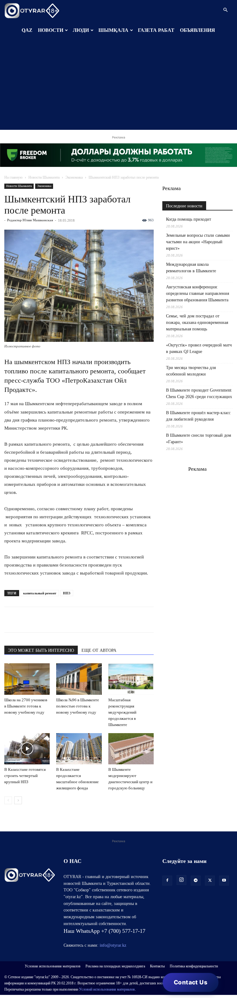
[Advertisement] (118, 86)
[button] (225, 10)
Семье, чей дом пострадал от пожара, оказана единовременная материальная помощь (197, 322)
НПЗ (66, 593)
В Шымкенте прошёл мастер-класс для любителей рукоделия (198, 416)
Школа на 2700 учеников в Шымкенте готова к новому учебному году (25, 706)
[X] (67, 620)
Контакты (157, 966)
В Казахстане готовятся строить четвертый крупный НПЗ (25, 775)
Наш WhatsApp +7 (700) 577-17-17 (104, 931)
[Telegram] (25, 620)
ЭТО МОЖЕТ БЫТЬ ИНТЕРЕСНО (41, 650)
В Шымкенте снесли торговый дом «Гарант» (198, 438)
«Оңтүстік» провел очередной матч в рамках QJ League (199, 348)
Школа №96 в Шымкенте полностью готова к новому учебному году (77, 706)
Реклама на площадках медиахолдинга (115, 966)
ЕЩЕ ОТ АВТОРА (98, 650)
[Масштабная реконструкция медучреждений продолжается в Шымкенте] (131, 678)
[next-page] (18, 800)
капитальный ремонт (39, 593)
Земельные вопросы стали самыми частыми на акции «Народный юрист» (198, 242)
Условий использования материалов (107, 989)
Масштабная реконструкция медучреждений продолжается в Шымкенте (122, 712)
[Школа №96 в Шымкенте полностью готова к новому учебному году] (79, 678)
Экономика (74, 177)
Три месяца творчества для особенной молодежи (191, 370)
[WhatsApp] (10, 620)
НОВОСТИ (50, 30)
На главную (13, 177)
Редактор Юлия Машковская (30, 220)
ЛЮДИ (81, 30)
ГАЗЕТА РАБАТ (156, 30)
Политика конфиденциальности (194, 966)
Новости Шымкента (44, 177)
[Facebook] (53, 620)
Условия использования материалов (53, 966)
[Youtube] (224, 880)
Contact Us (190, 982)
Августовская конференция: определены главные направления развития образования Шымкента (197, 293)
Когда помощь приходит (188, 219)
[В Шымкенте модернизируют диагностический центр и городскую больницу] (131, 748)
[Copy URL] (81, 620)
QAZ (27, 30)
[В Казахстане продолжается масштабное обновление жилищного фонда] (79, 748)
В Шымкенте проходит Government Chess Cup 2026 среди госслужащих (199, 393)
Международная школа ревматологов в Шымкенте (191, 267)
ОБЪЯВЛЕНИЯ (197, 30)
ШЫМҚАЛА (113, 30)
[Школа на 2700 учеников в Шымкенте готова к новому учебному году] (27, 678)
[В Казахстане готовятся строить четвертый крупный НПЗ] (27, 748)
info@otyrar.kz (113, 945)
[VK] (39, 620)
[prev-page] (8, 800)
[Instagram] (181, 880)
